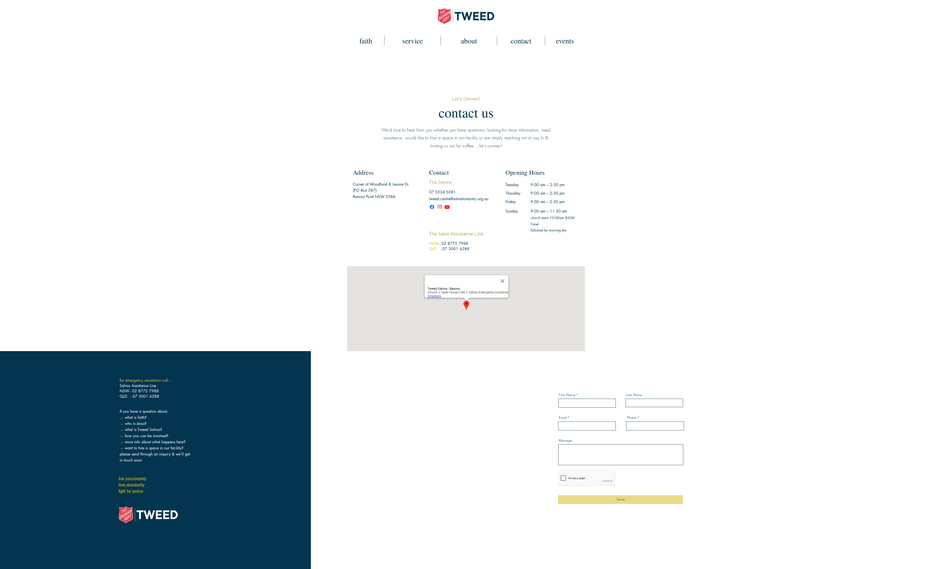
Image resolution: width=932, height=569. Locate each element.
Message (565, 440)
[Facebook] (432, 207)
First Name (567, 394)
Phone (632, 417)
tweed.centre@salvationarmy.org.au (458, 198)
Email (563, 417)
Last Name (634, 394)
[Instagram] (439, 207)
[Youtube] (447, 207)
